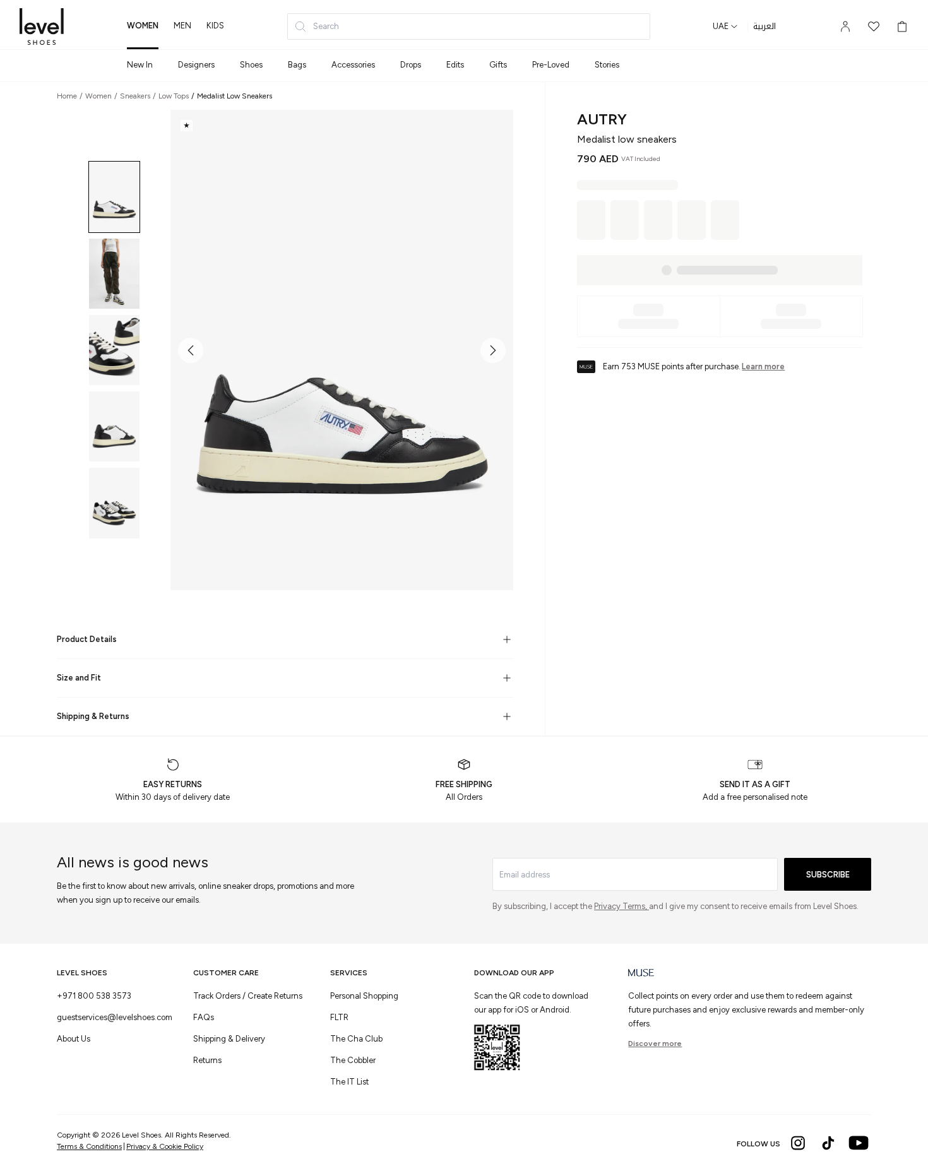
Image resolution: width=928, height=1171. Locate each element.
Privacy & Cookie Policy (164, 1146)
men (182, 25)
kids (215, 25)
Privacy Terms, (621, 906)
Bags (297, 64)
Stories (607, 64)
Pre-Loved (550, 64)
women (142, 25)
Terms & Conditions (89, 1146)
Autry (602, 119)
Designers (196, 64)
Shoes (251, 64)
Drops (410, 64)
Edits (455, 64)
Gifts (498, 64)
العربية (764, 26)
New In (140, 64)
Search (326, 26)
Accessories (353, 64)
